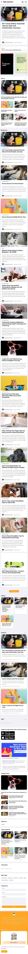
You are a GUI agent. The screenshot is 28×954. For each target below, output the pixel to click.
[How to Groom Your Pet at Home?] (21, 104)
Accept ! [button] (4, 951)
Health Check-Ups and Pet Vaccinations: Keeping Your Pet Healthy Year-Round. (21, 124)
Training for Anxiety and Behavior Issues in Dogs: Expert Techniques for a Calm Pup (14, 323)
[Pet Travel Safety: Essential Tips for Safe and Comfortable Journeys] (14, 14)
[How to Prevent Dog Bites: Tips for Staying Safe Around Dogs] (14, 525)
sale (3, 248)
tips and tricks (5, 181)
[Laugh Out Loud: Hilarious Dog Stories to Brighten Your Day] (14, 348)
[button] (2, 2)
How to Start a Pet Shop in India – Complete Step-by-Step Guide (16, 796)
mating (20, 877)
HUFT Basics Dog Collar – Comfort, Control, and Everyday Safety (13, 572)
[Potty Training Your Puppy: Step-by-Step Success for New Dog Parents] (14, 420)
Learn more (3, 948)
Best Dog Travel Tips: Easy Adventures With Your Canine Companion (11, 395)
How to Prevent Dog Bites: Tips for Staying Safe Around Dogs (13, 536)
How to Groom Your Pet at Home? (20, 111)
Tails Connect (8, 2)
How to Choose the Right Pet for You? (6, 111)
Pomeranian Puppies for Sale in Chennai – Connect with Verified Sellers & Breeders (16, 807)
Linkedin (3, 824)
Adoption (10, 877)
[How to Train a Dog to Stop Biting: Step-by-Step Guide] (14, 490)
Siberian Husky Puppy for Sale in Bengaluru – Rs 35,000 (7, 124)
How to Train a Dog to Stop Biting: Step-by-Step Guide (11, 50)
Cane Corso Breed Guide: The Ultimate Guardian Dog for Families (13, 466)
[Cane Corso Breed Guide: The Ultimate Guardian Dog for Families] (14, 455)
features (15, 877)
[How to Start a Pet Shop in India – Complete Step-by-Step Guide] (4, 797)
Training (11, 880)
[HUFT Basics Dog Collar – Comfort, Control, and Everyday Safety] (14, 560)
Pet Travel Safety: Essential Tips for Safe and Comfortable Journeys (13, 26)
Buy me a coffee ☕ (14, 942)
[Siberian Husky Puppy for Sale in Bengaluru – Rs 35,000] (7, 117)
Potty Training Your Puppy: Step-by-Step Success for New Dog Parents (13, 431)
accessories (4, 877)
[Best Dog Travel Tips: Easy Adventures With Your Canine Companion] (14, 383)
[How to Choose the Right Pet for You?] (7, 104)
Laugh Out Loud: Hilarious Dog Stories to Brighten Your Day (12, 359)
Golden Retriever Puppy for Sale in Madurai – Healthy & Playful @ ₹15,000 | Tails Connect (21, 60)
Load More (13, 591)
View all (25, 78)
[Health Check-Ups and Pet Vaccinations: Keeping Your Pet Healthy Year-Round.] (21, 117)
